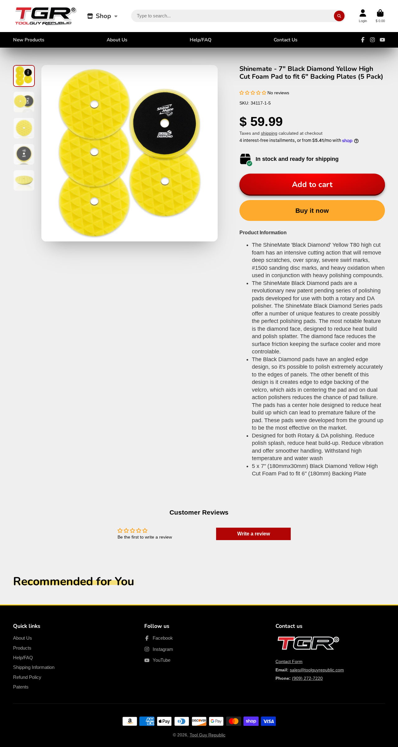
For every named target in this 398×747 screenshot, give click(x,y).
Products (22, 648)
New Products (28, 39)
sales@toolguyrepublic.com (317, 669)
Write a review (253, 533)
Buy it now (312, 210)
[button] (252, 92)
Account (363, 16)
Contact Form (289, 661)
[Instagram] (372, 40)
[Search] (339, 16)
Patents (21, 686)
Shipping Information (33, 667)
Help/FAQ (200, 39)
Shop (103, 16)
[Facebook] (363, 40)
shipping (269, 133)
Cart (380, 16)
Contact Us (286, 39)
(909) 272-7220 (307, 678)
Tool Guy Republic (207, 734)
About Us (117, 39)
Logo (45, 16)
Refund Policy (27, 677)
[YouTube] (382, 40)
